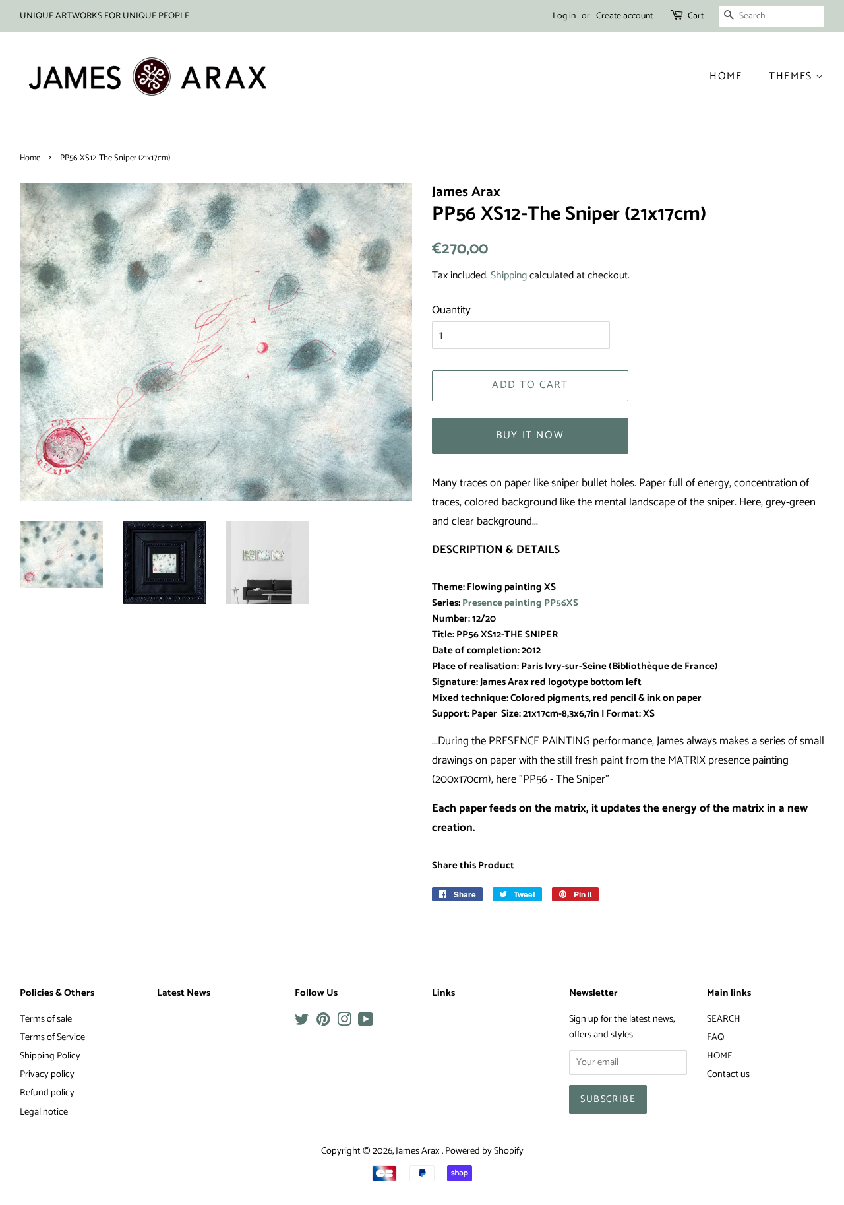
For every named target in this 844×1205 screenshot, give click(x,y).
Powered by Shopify (484, 1151)
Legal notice (44, 1112)
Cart (696, 16)
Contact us (728, 1074)
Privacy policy (47, 1074)
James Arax (419, 1151)
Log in (564, 16)
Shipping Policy (50, 1056)
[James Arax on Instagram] (344, 1022)
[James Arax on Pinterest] (323, 1022)
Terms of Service (52, 1037)
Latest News (183, 993)
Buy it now (530, 435)
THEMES (792, 76)
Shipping (509, 275)
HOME (720, 1056)
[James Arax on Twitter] (302, 1022)
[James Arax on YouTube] (365, 1022)
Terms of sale (46, 1019)
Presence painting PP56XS (520, 603)
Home (725, 76)
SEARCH (723, 1019)
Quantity (451, 310)
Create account (624, 16)
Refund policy (47, 1093)
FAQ (715, 1037)
